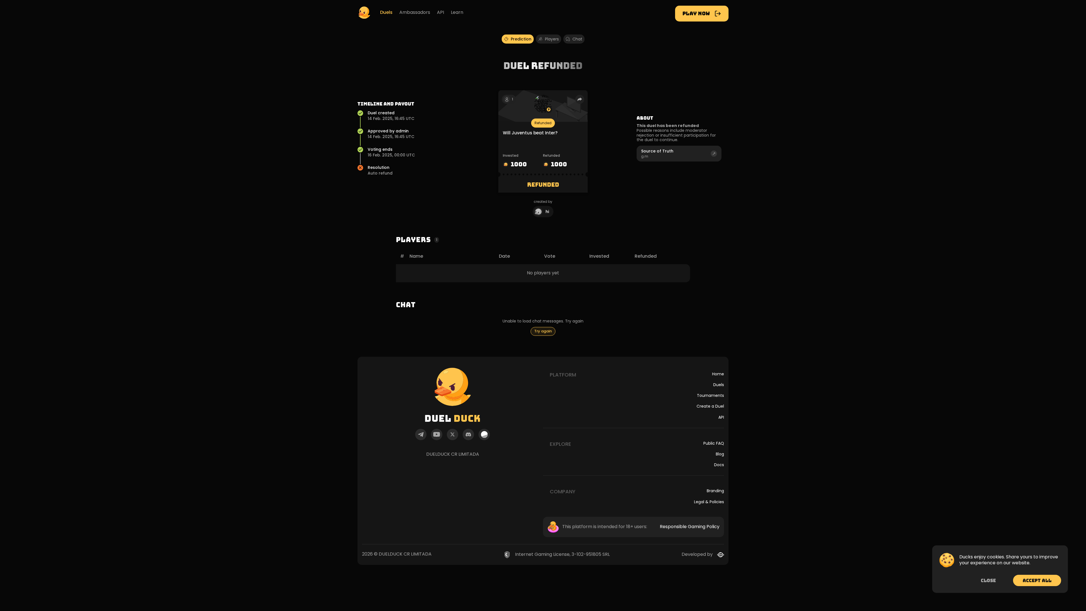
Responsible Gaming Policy (689, 527)
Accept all (1037, 580)
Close (988, 580)
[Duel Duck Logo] (364, 12)
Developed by (697, 554)
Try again (543, 331)
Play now (696, 13)
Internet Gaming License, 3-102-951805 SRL (562, 554)
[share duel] (579, 99)
